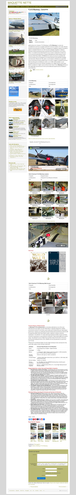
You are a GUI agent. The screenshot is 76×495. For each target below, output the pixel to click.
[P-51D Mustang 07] (35, 126)
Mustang (38, 446)
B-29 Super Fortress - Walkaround (17, 136)
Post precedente (33, 486)
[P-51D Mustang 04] (48, 107)
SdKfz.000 (40, 10)
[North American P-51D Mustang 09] (61, 211)
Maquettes (17, 6)
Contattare (36, 6)
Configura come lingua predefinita (14, 13)
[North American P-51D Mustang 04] (35, 199)
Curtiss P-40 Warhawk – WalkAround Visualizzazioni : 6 (18, 154)
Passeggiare (27, 6)
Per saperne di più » (23, 121)
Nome (43, 468)
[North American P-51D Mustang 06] (61, 199)
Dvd (33, 6)
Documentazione (12, 6)
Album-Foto (23, 6)
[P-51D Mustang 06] (61, 107)
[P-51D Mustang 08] (48, 123)
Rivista (40, 6)
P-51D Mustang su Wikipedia (39, 69)
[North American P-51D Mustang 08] (48, 211)
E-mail (43, 471)
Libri (31, 6)
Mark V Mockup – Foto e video (15, 68)
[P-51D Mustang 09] (61, 123)
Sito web (43, 475)
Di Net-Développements (64, 490)
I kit (42, 6)
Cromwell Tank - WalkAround (16, 127)
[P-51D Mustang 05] (35, 107)
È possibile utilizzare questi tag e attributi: (33, 464)
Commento (34, 454)
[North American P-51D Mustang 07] (35, 211)
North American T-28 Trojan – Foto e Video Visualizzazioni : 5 (16, 157)
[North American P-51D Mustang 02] (48, 186)
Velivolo (34, 446)
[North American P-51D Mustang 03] (61, 186)
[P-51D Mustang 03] (61, 93)
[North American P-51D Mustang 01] (35, 186)
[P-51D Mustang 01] (35, 93)
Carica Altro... (48, 314)
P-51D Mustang (44, 446)
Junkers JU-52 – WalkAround (16, 132)
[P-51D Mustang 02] (48, 93)
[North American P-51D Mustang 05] (48, 199)
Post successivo (63, 486)
